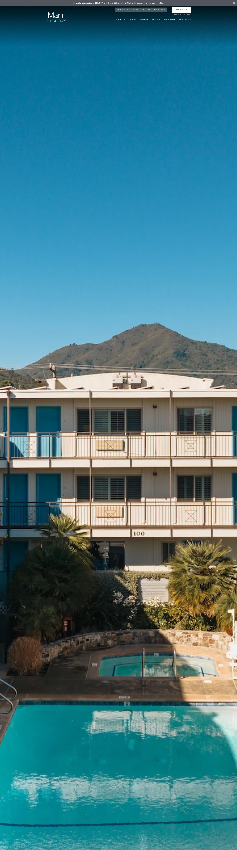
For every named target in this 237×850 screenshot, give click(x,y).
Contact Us (138, 9)
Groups (156, 19)
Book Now (181, 10)
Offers (144, 19)
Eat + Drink (169, 19)
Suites (133, 19)
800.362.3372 (159, 9)
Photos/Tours (123, 9)
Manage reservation (181, 14)
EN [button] (149, 9)
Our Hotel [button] (120, 19)
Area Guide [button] (185, 19)
